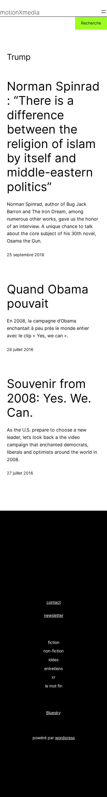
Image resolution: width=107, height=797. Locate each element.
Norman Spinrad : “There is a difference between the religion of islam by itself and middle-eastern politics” (53, 136)
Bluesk (52, 712)
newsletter (53, 615)
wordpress (65, 737)
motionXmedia (19, 12)
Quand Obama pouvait (47, 296)
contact (54, 602)
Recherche (91, 22)
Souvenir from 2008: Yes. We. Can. (49, 398)
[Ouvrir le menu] (103, 11)
